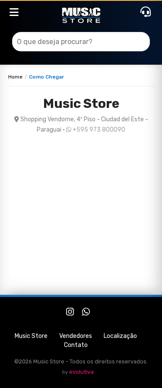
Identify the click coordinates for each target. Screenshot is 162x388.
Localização (120, 336)
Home (15, 77)
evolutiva (81, 372)
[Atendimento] (145, 12)
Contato (76, 345)
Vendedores (75, 336)
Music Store (31, 336)
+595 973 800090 (98, 129)
